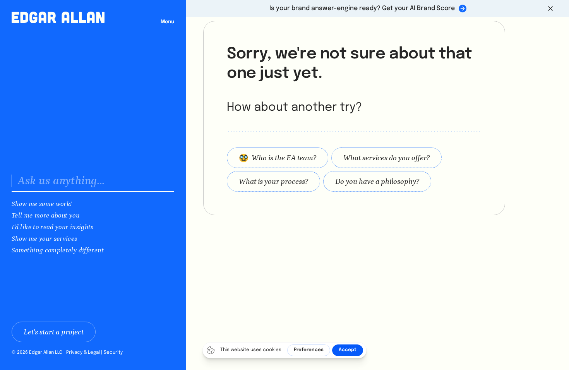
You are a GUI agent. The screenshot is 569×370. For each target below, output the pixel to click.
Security (113, 352)
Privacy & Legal (83, 352)
